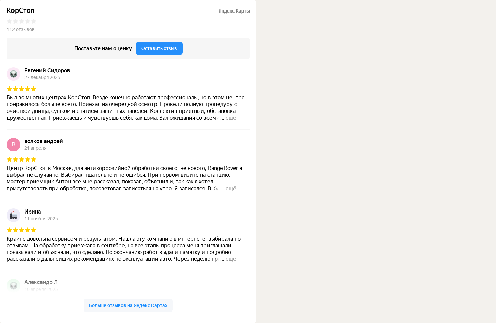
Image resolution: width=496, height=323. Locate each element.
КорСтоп (20, 11)
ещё (231, 118)
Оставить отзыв (159, 48)
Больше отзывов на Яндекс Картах (128, 305)
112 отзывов (21, 29)
